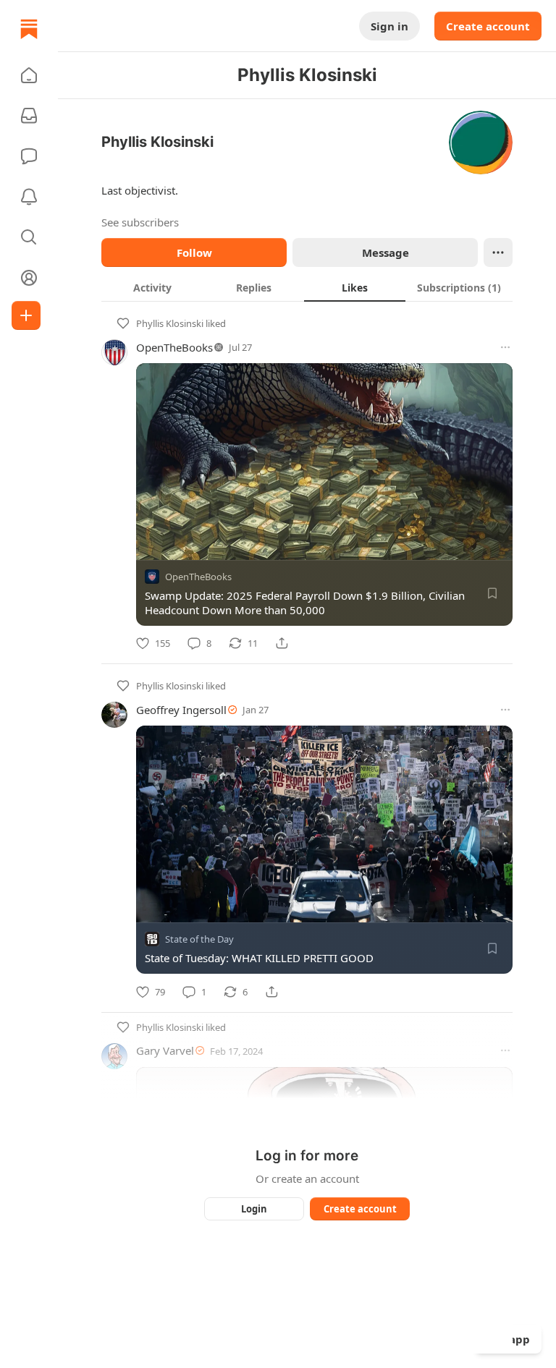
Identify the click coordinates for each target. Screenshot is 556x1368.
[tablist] (307, 287)
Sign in (389, 26)
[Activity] (29, 196)
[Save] (492, 593)
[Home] (29, 29)
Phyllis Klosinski (169, 323)
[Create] (26, 315)
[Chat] (29, 156)
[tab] (152, 287)
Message (385, 252)
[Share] (281, 643)
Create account (488, 26)
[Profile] (29, 277)
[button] (29, 75)
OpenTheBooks (174, 347)
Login (254, 1208)
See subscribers (140, 222)
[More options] (505, 347)
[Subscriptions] (29, 115)
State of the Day (199, 939)
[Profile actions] (498, 252)
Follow (194, 252)
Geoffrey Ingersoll (181, 709)
